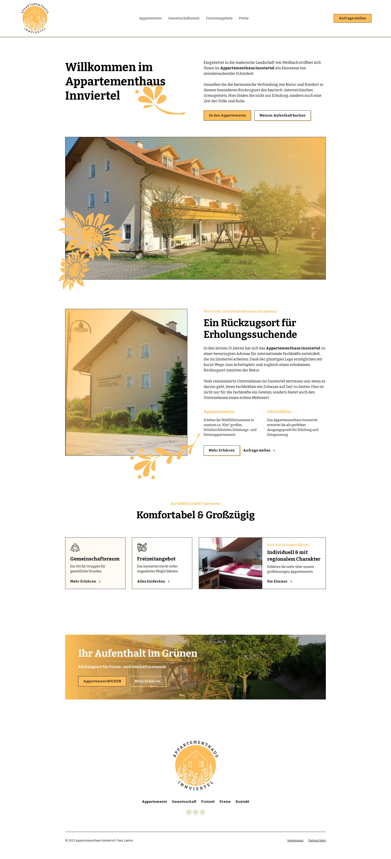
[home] (78, 18)
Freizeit (208, 802)
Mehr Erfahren (222, 450)
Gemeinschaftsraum (184, 18)
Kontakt (242, 802)
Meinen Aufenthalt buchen (282, 115)
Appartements (150, 18)
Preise (244, 18)
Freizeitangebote (219, 18)
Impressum (295, 840)
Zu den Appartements (227, 115)
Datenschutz (317, 840)
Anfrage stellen (352, 18)
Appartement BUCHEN (102, 681)
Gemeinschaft (184, 802)
